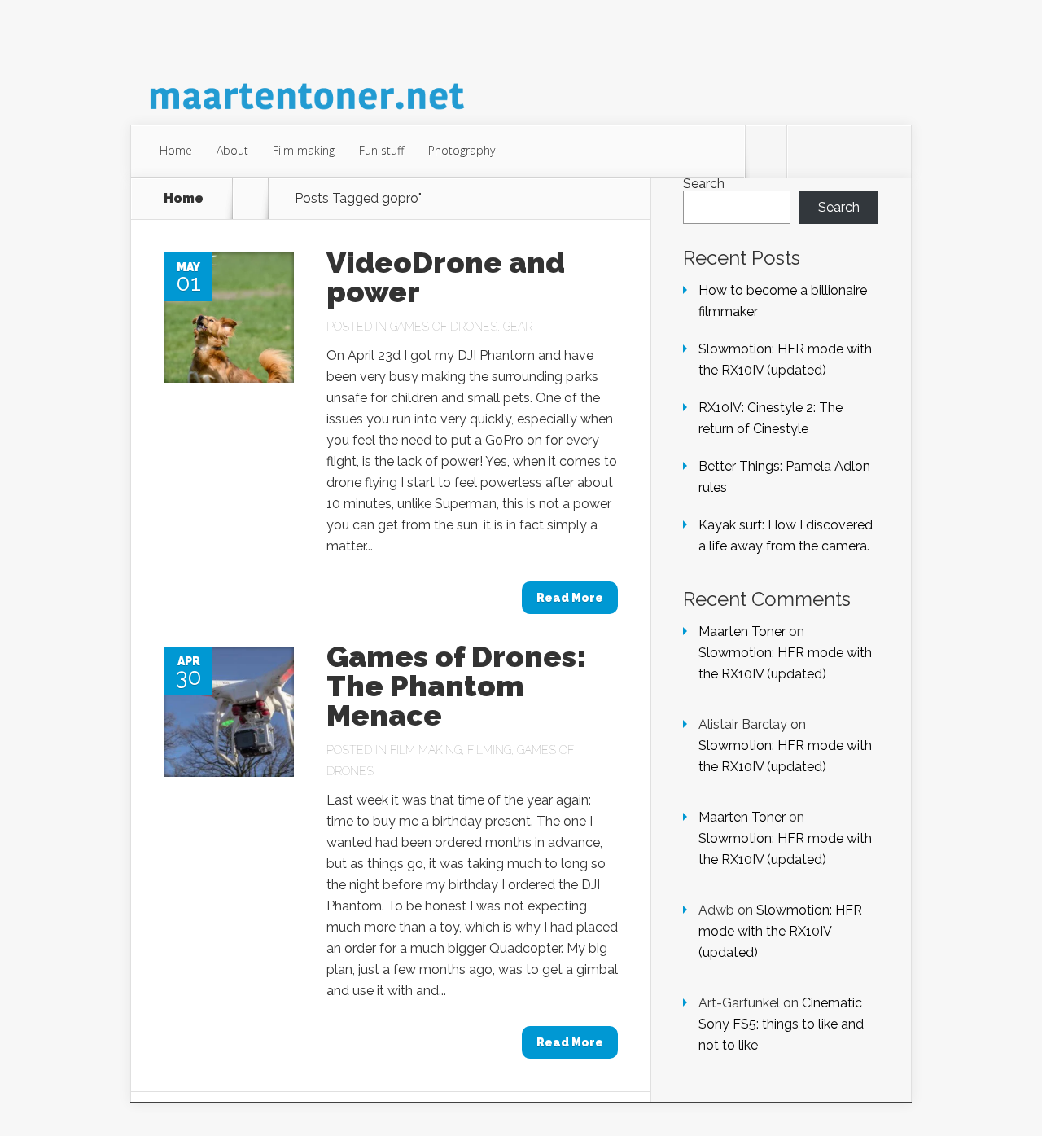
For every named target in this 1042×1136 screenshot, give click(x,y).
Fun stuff (381, 150)
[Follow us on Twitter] (766, 151)
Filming (489, 750)
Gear (517, 326)
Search (704, 183)
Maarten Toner (742, 631)
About (232, 150)
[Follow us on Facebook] (807, 151)
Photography (461, 150)
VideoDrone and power (445, 277)
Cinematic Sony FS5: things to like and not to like (781, 1024)
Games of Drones (443, 326)
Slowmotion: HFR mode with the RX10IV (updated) (780, 931)
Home (176, 150)
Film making (304, 150)
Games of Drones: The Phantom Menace (456, 685)
